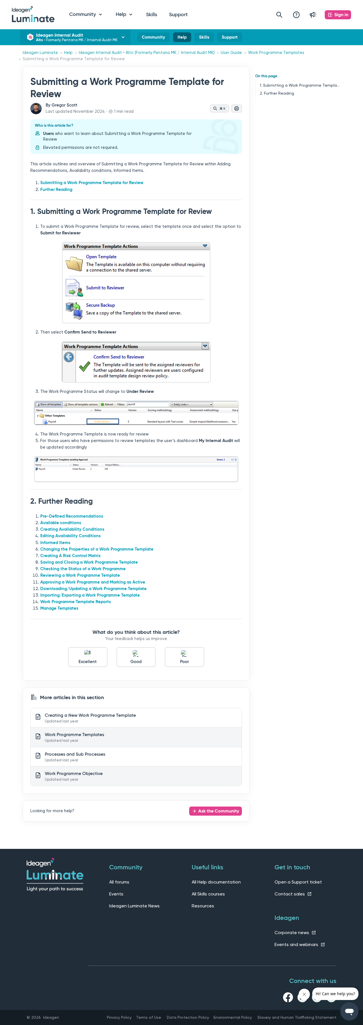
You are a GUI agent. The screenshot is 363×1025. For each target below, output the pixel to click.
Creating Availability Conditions (72, 529)
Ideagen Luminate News (134, 906)
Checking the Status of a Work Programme (83, 568)
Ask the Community (218, 811)
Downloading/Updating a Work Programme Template (93, 588)
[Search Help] (279, 15)
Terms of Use (148, 1017)
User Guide (231, 52)
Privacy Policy (119, 1017)
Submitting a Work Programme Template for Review (91, 182)
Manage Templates (59, 608)
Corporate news (292, 932)
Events (116, 894)
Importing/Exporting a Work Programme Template (90, 595)
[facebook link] (288, 998)
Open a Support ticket (298, 882)
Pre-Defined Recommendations (71, 516)
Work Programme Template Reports (75, 601)
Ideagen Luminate (40, 52)
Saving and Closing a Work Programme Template (89, 562)
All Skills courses (208, 894)
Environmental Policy (233, 1017)
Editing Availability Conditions (70, 535)
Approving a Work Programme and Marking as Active (92, 582)
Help (182, 38)
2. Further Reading (277, 93)
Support (178, 14)
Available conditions (60, 522)
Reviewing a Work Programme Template (80, 575)
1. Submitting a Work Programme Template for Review (300, 85)
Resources (203, 906)
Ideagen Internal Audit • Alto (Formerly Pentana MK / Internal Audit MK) (147, 52)
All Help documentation (216, 882)
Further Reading (56, 189)
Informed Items (55, 542)
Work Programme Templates (276, 52)
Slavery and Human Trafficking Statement (297, 1017)
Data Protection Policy (188, 1017)
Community (153, 38)
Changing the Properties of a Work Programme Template (96, 549)
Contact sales (290, 894)
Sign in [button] (341, 15)
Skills (151, 14)
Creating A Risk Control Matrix (70, 555)
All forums (119, 882)
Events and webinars (297, 944)
